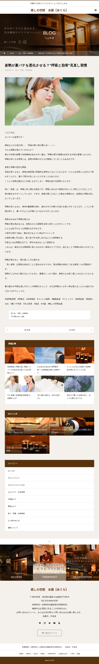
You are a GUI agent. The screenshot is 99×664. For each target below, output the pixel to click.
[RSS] (59, 623)
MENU (43, 654)
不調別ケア (12, 499)
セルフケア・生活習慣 (16, 492)
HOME (21, 654)
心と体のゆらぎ (14, 521)
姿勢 (22, 316)
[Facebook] (49, 623)
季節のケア (12, 506)
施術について (13, 528)
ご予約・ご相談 (75, 654)
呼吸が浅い (17, 316)
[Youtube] (54, 623)
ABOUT (28, 654)
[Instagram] (44, 623)
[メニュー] (95, 10)
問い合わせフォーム (49, 633)
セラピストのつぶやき (16, 485)
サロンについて (14, 478)
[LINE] (40, 623)
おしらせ (11, 471)
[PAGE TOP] (49, 541)
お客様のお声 (63, 654)
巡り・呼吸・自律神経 (23, 70)
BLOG (36, 654)
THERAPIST (52, 654)
